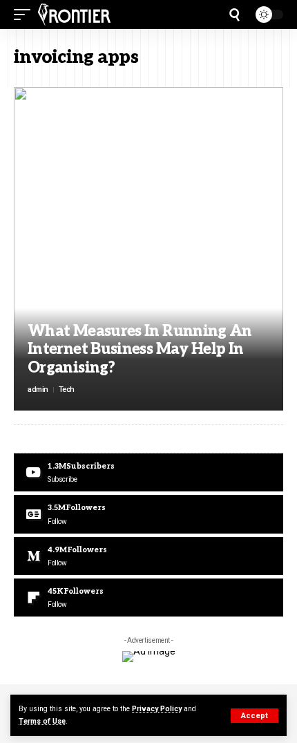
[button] (254, 715)
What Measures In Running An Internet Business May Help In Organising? (140, 349)
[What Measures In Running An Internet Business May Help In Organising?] (148, 249)
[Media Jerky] (74, 14)
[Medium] (148, 556)
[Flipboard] (148, 598)
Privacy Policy (157, 708)
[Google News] (148, 514)
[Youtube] (148, 472)
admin (38, 389)
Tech (67, 389)
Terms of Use (42, 721)
